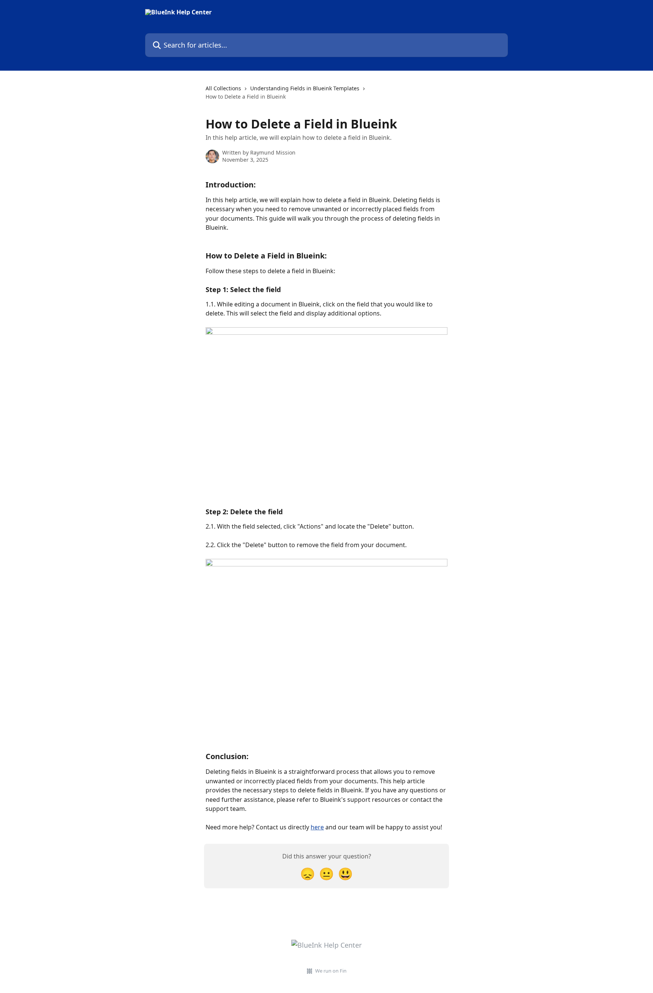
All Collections (223, 88)
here (317, 827)
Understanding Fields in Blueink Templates (304, 88)
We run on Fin (331, 970)
